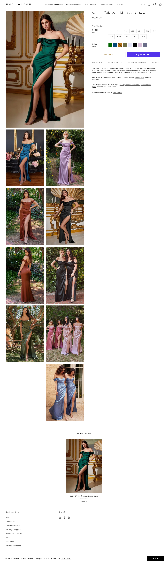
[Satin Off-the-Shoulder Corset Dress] (84, 466)
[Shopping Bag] (160, 4)
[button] (120, 4)
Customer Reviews (13, 525)
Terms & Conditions (13, 546)
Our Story (10, 542)
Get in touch (139, 77)
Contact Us (10, 521)
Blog (7, 517)
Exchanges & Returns (14, 534)
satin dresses (117, 92)
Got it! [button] (156, 559)
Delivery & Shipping (13, 530)
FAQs (8, 538)
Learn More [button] (66, 558)
